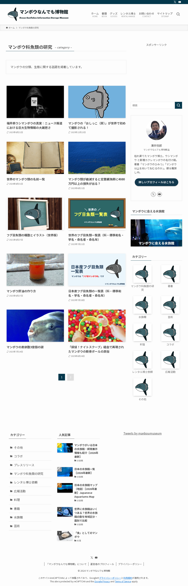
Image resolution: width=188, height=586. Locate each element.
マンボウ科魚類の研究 (28, 473)
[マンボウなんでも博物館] (38, 14)
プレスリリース (24, 465)
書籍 (17, 508)
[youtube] (179, 2)
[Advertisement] (156, 72)
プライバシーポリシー (130, 564)
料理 (17, 499)
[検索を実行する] (178, 105)
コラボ (18, 456)
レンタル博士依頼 (25, 482)
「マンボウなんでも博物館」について (66, 564)
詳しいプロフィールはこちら (156, 182)
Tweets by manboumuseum (142, 433)
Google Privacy (102, 581)
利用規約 (127, 577)
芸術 (17, 526)
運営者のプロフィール (102, 564)
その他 (18, 447)
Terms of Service (123, 581)
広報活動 (20, 491)
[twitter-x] (175, 2)
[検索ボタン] (178, 14)
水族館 (18, 517)
